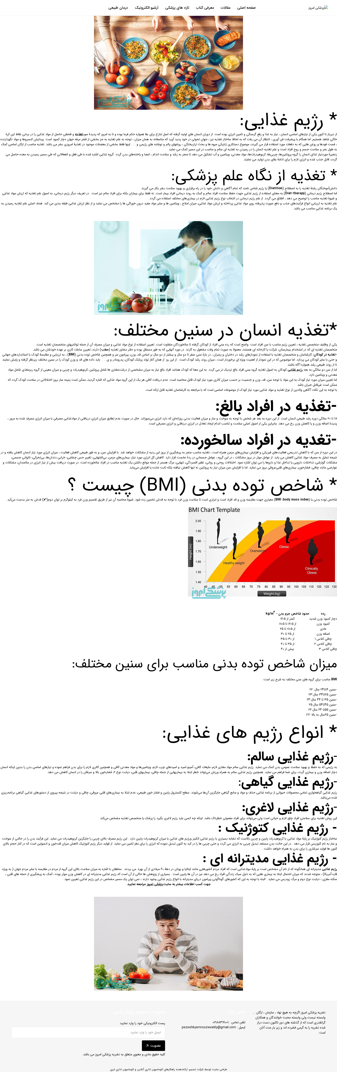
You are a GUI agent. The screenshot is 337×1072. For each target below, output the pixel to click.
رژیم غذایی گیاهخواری (322, 792)
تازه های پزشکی (177, 7)
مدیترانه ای (314, 869)
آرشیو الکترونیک (146, 7)
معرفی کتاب (205, 7)
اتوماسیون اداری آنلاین (150, 1069)
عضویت (155, 1045)
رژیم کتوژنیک (319, 838)
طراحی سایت (219, 1069)
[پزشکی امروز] (318, 8)
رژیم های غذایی (180, 838)
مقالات (225, 7)
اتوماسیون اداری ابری (122, 1069)
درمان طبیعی (118, 7)
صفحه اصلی (246, 7)
